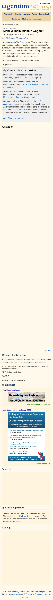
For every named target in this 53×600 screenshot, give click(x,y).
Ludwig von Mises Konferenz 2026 (17, 410)
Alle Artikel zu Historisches (11, 372)
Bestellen (18, 14)
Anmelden (44, 3)
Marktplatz (26, 19)
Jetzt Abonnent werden (13, 118)
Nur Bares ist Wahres (11, 390)
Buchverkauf (44, 14)
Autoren (27, 14)
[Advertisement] (26, 240)
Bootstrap (39, 594)
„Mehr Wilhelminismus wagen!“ (23, 30)
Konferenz (16, 19)
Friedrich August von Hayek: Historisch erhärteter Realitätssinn (26, 359)
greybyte (15, 594)
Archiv (34, 14)
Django (29, 594)
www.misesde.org (43, 464)
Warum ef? (8, 14)
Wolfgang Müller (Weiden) (17, 38)
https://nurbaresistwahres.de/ (38, 404)
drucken (47, 351)
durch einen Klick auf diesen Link (22, 516)
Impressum (37, 19)
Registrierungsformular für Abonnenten (20, 97)
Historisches (19, 354)
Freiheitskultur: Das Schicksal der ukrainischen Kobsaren (24, 363)
